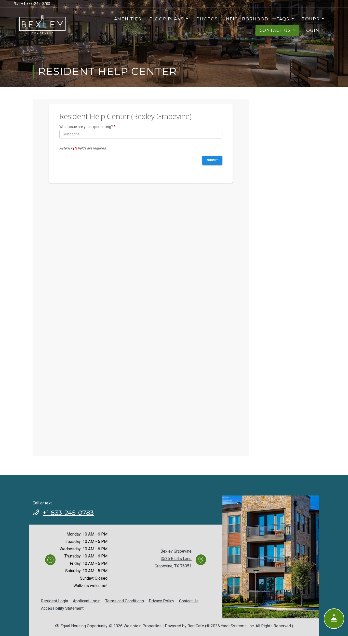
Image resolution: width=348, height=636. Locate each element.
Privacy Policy (161, 600)
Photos (207, 19)
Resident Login (54, 600)
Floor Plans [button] (167, 19)
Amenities (127, 19)
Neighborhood (247, 19)
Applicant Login (86, 600)
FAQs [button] (283, 19)
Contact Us (188, 601)
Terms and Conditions (124, 600)
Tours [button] (311, 19)
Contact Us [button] (276, 30)
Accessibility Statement (62, 608)
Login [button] (312, 30)
